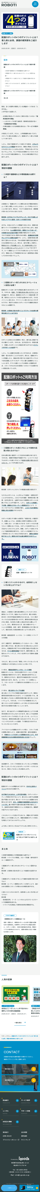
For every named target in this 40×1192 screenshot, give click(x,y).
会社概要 (24, 1132)
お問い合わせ (7, 1136)
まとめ (6, 98)
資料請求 (24, 1136)
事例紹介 (6, 1132)
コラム (8, 1036)
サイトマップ (25, 1140)
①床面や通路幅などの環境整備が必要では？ (17, 71)
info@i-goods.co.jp (22, 1175)
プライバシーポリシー (10, 1140)
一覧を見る (18, 1023)
